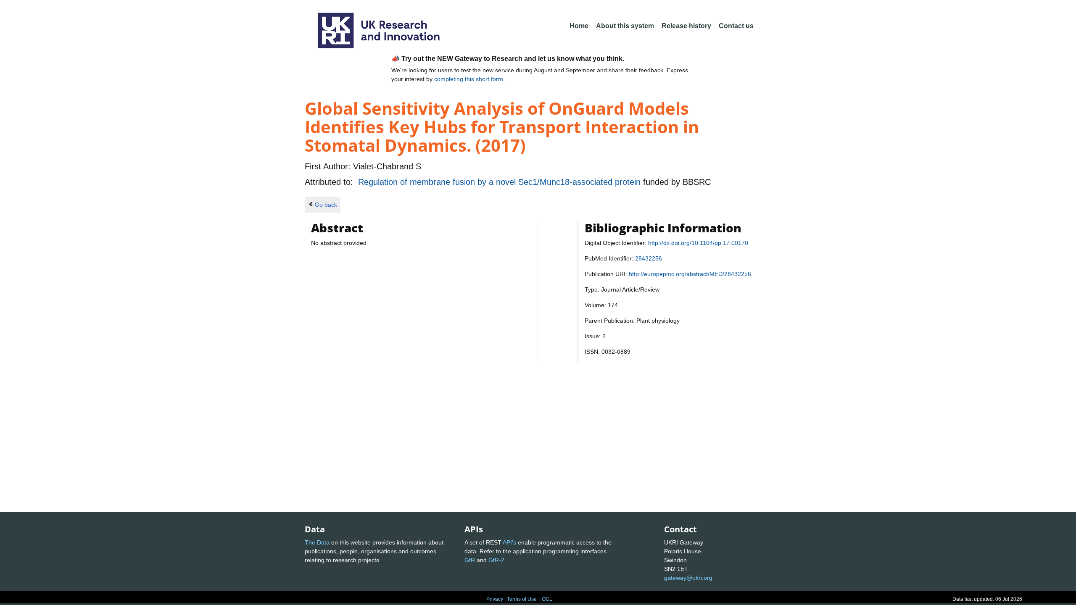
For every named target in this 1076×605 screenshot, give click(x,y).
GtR (469, 560)
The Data (317, 542)
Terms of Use (522, 599)
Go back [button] (326, 204)
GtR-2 (496, 560)
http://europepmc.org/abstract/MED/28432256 (690, 274)
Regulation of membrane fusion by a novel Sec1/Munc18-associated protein (500, 182)
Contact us (736, 25)
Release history (686, 25)
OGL (547, 599)
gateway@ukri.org (688, 577)
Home (579, 25)
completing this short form (468, 79)
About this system (625, 25)
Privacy (494, 599)
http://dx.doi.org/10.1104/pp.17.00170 (698, 242)
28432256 (648, 258)
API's (509, 542)
